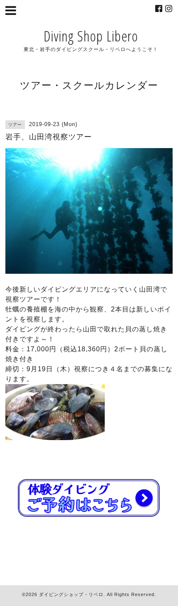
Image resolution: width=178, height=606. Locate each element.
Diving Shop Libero (90, 36)
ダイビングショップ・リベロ (71, 594)
